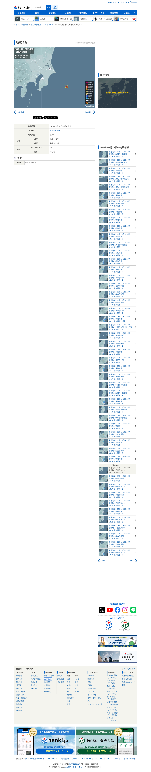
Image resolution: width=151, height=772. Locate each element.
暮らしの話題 (127, 679)
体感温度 (70, 698)
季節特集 (114, 13)
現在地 (55, 8)
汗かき (77, 679)
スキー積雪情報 (112, 714)
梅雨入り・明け (112, 692)
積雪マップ (20, 695)
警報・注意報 (49, 676)
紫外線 (69, 695)
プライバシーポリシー (81, 759)
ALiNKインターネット (46, 759)
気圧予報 (19, 682)
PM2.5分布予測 (21, 698)
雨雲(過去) (34, 676)
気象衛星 (60, 679)
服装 (68, 682)
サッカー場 (92, 688)
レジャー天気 (98, 13)
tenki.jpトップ (113, 2)
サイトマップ (126, 2)
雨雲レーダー (20, 692)
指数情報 (83, 13)
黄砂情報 (19, 711)
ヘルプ (134, 2)
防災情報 (52, 13)
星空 (68, 688)
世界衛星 (60, 682)
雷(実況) (34, 688)
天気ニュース (129, 13)
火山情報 (47, 685)
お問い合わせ (129, 759)
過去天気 (34, 685)
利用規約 (65, 759)
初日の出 (112, 719)
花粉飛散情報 (112, 676)
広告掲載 (116, 759)
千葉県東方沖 (55, 130)
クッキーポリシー (101, 759)
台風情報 (47, 688)
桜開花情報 (111, 682)
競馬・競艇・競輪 (94, 698)
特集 (123, 685)
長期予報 (19, 688)
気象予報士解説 (128, 676)
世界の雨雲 (20, 701)
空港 (89, 682)
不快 (76, 682)
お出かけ (70, 685)
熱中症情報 (111, 698)
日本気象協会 (31, 759)
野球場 (90, 685)
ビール (77, 692)
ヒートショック (112, 708)
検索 (48, 7)
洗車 (68, 701)
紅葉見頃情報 (112, 703)
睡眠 (68, 704)
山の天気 (91, 676)
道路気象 (19, 707)
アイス (77, 688)
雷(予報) (19, 704)
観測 (37, 13)
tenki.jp (22, 8)
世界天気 (19, 679)
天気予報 (21, 13)
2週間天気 (19, 685)
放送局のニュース (128, 682)
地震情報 (48, 679)
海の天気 (91, 679)
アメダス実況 (36, 679)
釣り (89, 701)
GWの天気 (111, 687)
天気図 (68, 13)
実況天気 (34, 682)
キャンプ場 (92, 695)
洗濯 (68, 679)
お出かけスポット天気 (96, 704)
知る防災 (47, 692)
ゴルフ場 (91, 692)
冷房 (76, 685)
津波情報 (47, 682)
